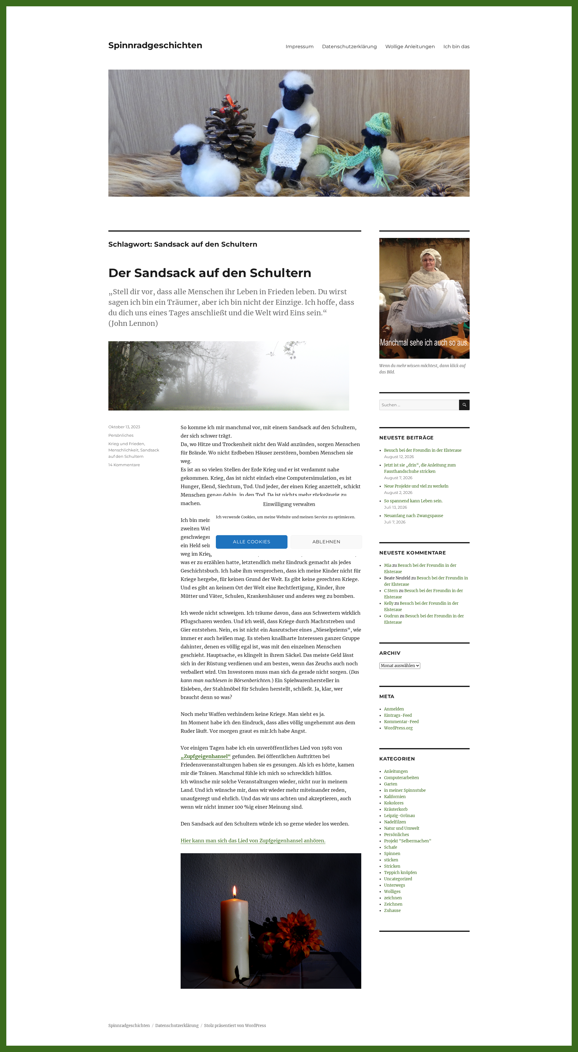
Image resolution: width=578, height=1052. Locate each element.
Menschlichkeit (123, 450)
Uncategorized (398, 879)
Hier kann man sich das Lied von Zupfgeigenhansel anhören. (253, 841)
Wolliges (392, 891)
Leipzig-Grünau (399, 815)
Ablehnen (326, 542)
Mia (387, 565)
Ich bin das (456, 46)
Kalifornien (395, 796)
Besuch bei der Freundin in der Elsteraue (422, 450)
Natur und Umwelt (401, 828)
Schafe (390, 847)
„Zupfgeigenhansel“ (206, 756)
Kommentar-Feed (401, 721)
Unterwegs (394, 885)
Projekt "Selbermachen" (407, 841)
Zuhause (392, 910)
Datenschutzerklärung (349, 46)
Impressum (300, 46)
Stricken (392, 866)
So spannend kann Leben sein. (413, 501)
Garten (390, 784)
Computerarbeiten (401, 777)
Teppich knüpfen (400, 872)
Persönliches (120, 435)
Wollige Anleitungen (410, 46)
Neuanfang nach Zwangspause (413, 515)
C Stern (391, 590)
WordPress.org (398, 728)
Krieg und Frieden (126, 443)
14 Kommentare (124, 464)
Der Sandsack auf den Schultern (210, 272)
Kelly (388, 603)
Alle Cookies (251, 542)
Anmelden (394, 709)
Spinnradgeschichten (155, 45)
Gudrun (391, 616)
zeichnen (393, 898)
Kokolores (394, 803)
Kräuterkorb (396, 809)
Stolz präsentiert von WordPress (235, 1025)
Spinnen (392, 853)
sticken (391, 860)
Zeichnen (393, 904)
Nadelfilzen (395, 822)
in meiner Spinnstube (405, 790)
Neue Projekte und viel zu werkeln (416, 486)
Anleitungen (396, 771)
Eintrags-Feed (398, 715)
